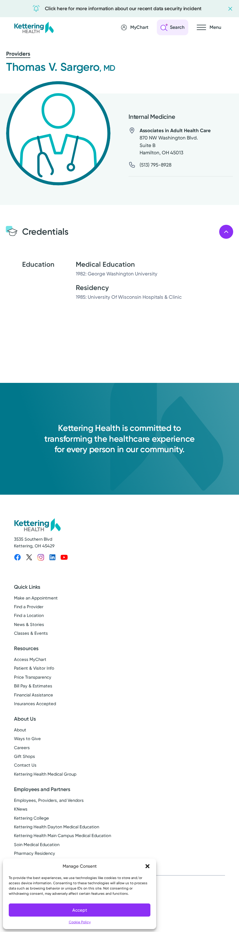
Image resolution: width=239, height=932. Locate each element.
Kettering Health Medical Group (45, 774)
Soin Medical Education (36, 844)
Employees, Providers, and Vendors (49, 800)
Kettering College (31, 818)
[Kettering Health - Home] (34, 27)
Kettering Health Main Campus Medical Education (62, 835)
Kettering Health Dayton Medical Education (56, 827)
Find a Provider (28, 606)
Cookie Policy (80, 922)
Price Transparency (32, 677)
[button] (147, 866)
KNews (20, 809)
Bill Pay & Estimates (33, 686)
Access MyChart (30, 659)
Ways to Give (27, 738)
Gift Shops (24, 756)
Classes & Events (31, 633)
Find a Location (29, 615)
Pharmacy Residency (34, 853)
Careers (22, 747)
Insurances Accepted (35, 703)
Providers (18, 53)
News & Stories (29, 624)
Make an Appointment (36, 598)
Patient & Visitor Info (34, 668)
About (20, 730)
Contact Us (25, 765)
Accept (79, 910)
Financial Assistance (33, 695)
